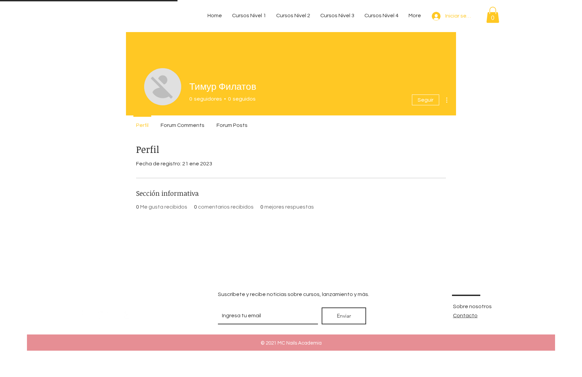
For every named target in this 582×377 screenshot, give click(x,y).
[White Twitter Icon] (103, 315)
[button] (492, 15)
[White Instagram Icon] (127, 315)
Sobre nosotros (472, 306)
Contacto (465, 315)
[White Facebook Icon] (79, 315)
